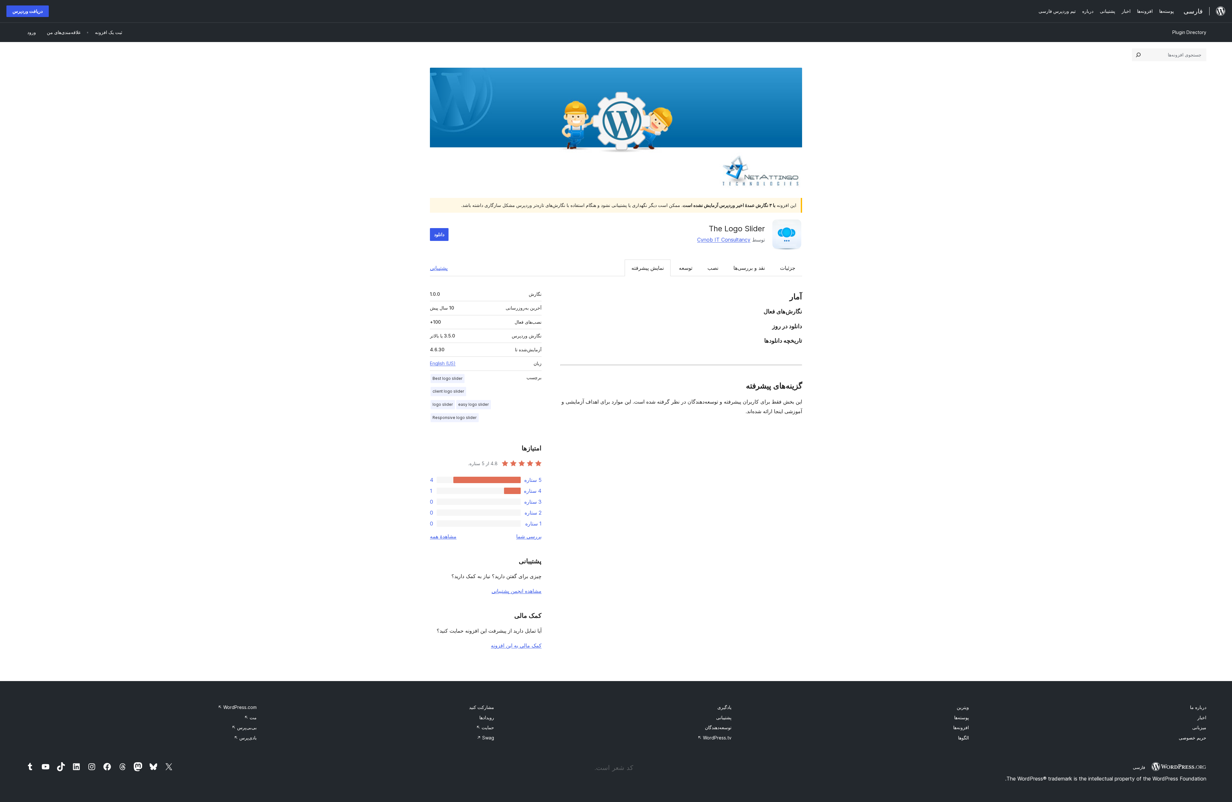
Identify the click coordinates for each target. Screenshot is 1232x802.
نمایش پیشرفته (647, 268)
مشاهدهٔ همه (443, 536)
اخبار (1201, 717)
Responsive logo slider (454, 417)
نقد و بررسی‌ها (749, 268)
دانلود (439, 234)
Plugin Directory (1189, 32)
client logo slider (448, 391)
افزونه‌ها (961, 727)
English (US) (443, 363)
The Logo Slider (737, 228)
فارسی (1139, 767)
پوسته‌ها (961, 717)
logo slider (442, 404)
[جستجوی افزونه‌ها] (1138, 54)
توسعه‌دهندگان (718, 727)
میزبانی (1199, 727)
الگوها (963, 737)
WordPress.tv (714, 737)
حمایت (485, 727)
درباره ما (1198, 707)
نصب (712, 268)
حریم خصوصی (1192, 737)
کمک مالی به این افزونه (516, 645)
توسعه (685, 268)
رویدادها (486, 717)
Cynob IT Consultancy (723, 239)
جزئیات (787, 268)
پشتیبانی (439, 268)
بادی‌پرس (245, 737)
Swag (485, 737)
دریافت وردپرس (28, 11)
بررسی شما (529, 536)
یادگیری (724, 707)
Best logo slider (447, 378)
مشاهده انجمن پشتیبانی (517, 591)
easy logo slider (473, 404)
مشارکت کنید (481, 707)
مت (250, 717)
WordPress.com (237, 707)
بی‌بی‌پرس (244, 727)
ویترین (963, 707)
